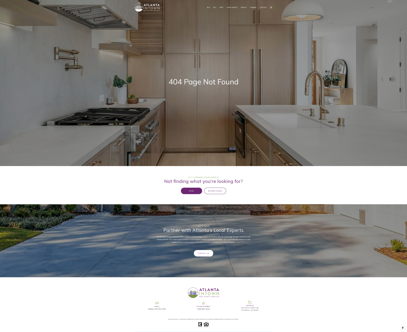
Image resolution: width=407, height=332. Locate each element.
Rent (222, 7)
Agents (244, 7)
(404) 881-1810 (203, 309)
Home (191, 191)
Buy (208, 7)
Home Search (232, 7)
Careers (253, 7)
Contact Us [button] (203, 253)
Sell (214, 7)
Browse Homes (215, 191)
